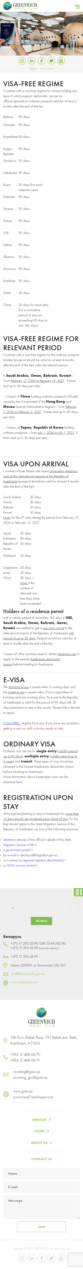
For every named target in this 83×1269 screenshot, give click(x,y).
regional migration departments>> (44, 860)
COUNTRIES (11, 723)
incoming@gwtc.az (26, 1071)
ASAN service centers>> (23, 865)
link (78, 707)
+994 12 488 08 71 (25, 1060)
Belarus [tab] (41, 921)
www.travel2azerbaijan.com (33, 1096)
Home (32, 68)
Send (41, 1227)
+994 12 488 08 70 (25, 1054)
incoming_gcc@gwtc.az (30, 1077)
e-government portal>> (18, 850)
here (19, 782)
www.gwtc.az (23, 1091)
